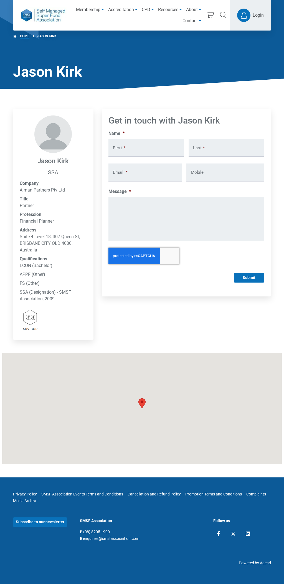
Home (24, 36)
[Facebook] (218, 533)
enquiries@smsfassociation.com (111, 538)
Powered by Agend (255, 563)
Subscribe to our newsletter (40, 522)
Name (116, 133)
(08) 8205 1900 (96, 532)
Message (119, 191)
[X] (233, 533)
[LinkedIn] (248, 533)
